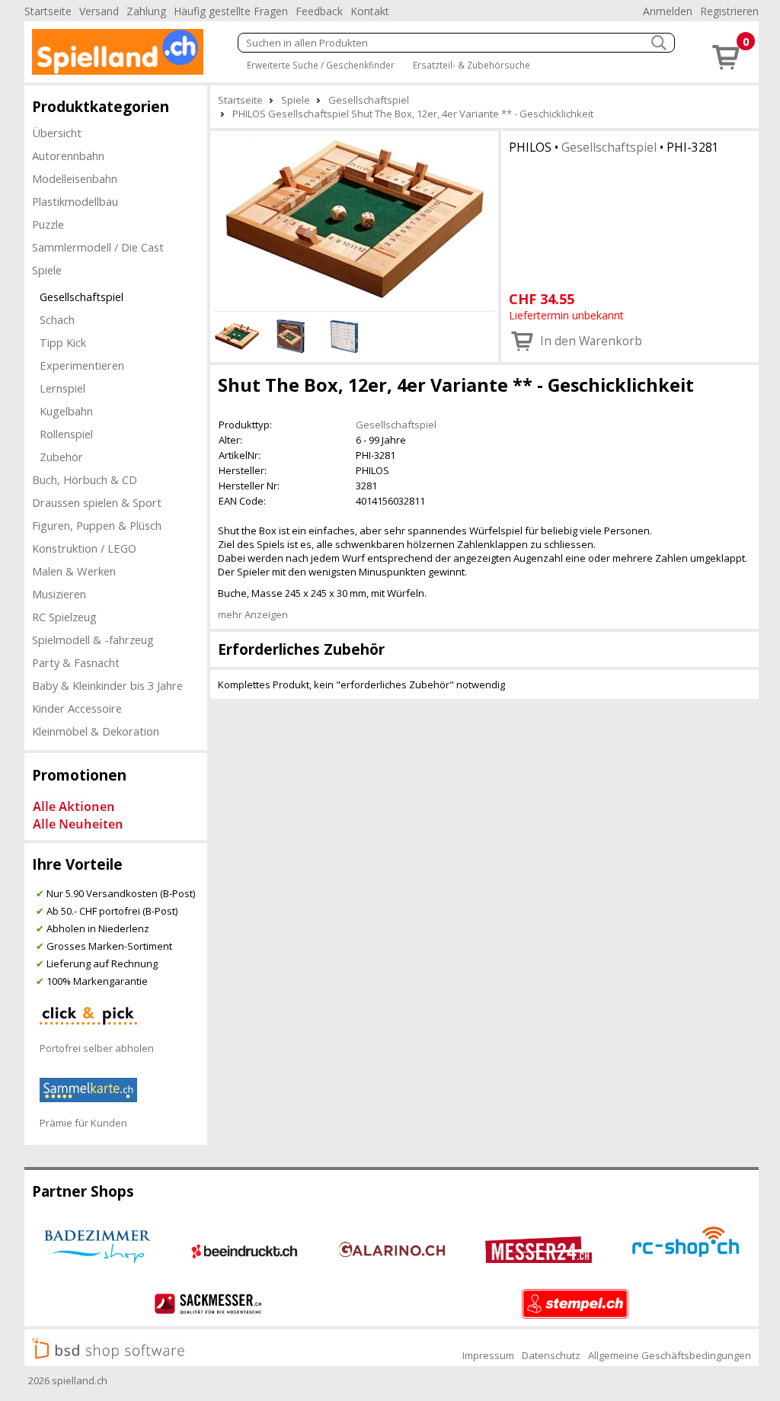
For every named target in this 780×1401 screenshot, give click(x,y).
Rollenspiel (66, 433)
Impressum (488, 1355)
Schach (57, 319)
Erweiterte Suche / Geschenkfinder (321, 65)
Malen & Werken (74, 571)
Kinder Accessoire (77, 708)
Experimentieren (82, 365)
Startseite (48, 11)
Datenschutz (551, 1355)
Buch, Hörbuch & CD (84, 479)
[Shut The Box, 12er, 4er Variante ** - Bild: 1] (354, 219)
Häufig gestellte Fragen (231, 11)
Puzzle (48, 224)
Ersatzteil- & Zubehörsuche (471, 65)
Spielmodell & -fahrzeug (93, 639)
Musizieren (59, 593)
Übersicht (57, 132)
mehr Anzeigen (253, 614)
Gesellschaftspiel (81, 296)
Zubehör (61, 456)
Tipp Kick (63, 342)
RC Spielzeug (64, 616)
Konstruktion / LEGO (84, 548)
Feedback (319, 11)
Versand (99, 11)
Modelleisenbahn (74, 178)
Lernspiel (62, 388)
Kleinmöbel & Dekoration (95, 731)
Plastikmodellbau (75, 201)
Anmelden (667, 11)
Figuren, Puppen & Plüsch (96, 525)
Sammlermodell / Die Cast (98, 247)
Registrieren (729, 11)
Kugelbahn (66, 410)
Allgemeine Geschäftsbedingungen (669, 1355)
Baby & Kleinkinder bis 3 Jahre (107, 685)
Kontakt (369, 11)
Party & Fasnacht (76, 662)
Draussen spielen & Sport (96, 502)
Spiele (47, 269)
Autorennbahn (68, 155)
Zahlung (146, 11)
